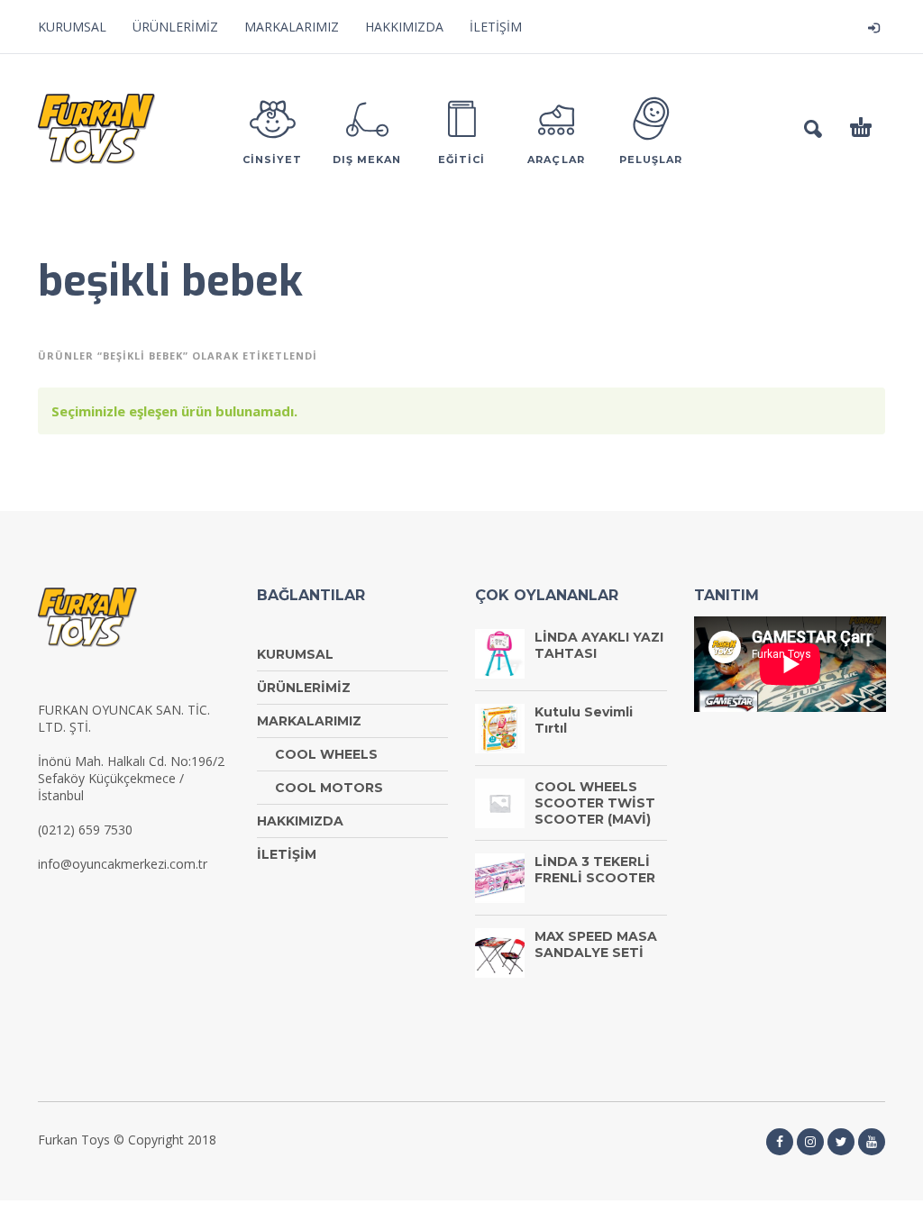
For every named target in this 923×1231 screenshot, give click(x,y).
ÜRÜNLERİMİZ (175, 26)
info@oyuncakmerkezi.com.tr (122, 863)
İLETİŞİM (496, 26)
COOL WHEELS (326, 754)
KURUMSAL (72, 26)
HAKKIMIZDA (404, 26)
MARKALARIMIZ (291, 26)
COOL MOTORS (329, 788)
